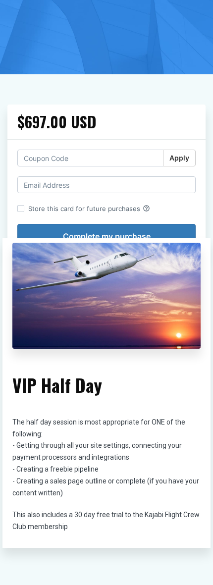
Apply (179, 158)
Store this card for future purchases (89, 209)
